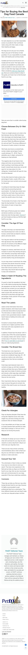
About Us (5, 621)
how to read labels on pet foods (14, 341)
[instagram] (3, 634)
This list (22, 215)
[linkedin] (7, 634)
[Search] (23, 3)
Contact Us (6, 625)
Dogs (4, 613)
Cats (4, 615)
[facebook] (5, 634)
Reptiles (5, 617)
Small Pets (6, 619)
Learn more (23, 7)
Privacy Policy (6, 627)
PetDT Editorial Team (10, 17)
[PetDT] (4, 3)
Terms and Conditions (8, 629)
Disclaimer (5, 623)
